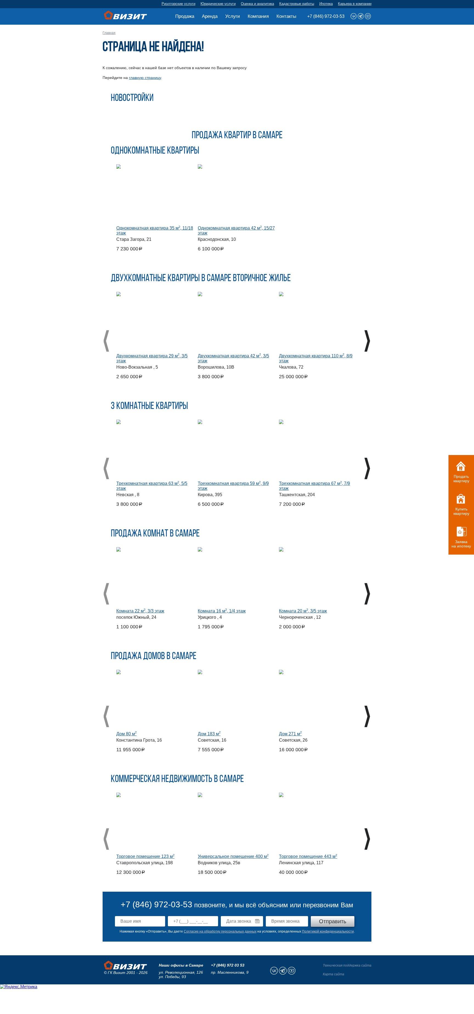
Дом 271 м (290, 733)
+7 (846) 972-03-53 (326, 16)
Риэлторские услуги (178, 4)
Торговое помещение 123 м (145, 856)
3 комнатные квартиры (149, 406)
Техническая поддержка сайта (347, 965)
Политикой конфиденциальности (328, 931)
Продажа (184, 16)
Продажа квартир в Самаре (237, 136)
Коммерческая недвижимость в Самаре (177, 779)
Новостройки (132, 98)
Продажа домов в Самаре (153, 657)
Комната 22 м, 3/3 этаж (140, 611)
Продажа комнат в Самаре (155, 534)
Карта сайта (333, 974)
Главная (109, 33)
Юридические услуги (218, 4)
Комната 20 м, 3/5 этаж (303, 611)
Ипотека (326, 4)
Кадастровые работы (296, 4)
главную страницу (145, 77)
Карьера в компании (354, 4)
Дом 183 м (209, 733)
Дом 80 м (126, 733)
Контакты (286, 16)
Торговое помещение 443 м (308, 856)
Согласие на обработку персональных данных (220, 931)
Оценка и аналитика (257, 4)
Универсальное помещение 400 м (233, 856)
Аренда (210, 16)
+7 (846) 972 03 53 (227, 965)
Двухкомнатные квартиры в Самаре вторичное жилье (201, 279)
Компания (258, 16)
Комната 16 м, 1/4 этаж (222, 611)
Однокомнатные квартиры (155, 151)
